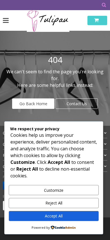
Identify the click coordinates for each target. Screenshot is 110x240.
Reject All (53, 203)
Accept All (54, 216)
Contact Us (77, 103)
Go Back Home (33, 103)
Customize (53, 190)
